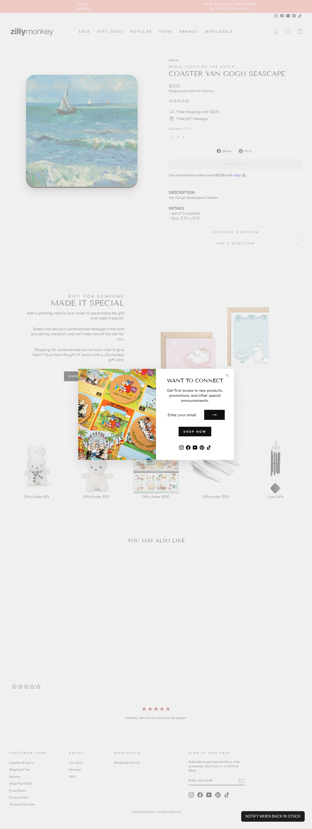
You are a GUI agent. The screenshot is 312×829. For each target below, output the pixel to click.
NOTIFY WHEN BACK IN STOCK (273, 816)
